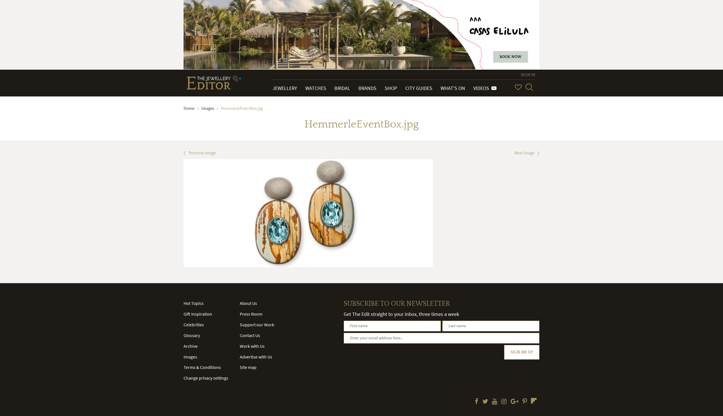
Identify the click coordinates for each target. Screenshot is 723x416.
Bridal (342, 88)
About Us (248, 303)
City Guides (418, 88)
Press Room (251, 314)
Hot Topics (194, 303)
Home (189, 108)
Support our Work (257, 324)
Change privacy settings (206, 378)
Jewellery (285, 88)
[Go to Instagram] (504, 402)
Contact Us (250, 335)
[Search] (529, 87)
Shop (391, 88)
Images (207, 108)
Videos (482, 88)
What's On (453, 88)
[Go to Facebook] (476, 402)
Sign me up (522, 352)
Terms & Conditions (202, 367)
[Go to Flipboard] (534, 401)
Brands (367, 88)
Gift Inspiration (198, 314)
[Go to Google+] (515, 402)
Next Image (524, 153)
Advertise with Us (256, 357)
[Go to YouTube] (494, 402)
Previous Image (202, 153)
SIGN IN (528, 75)
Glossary (192, 335)
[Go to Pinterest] (524, 402)
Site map (248, 367)
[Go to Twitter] (485, 402)
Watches (315, 88)
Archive (191, 346)
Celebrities (194, 324)
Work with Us (252, 346)
